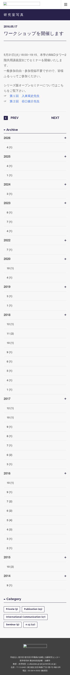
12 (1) (10, 324)
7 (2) (9, 501)
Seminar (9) (12, 624)
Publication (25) (33, 609)
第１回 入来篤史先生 (25, 96)
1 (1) (9, 175)
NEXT (55, 118)
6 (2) (9, 455)
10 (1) (10, 268)
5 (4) (9, 520)
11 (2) (10, 333)
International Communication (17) (25, 617)
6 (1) (9, 361)
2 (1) (9, 548)
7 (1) (9, 221)
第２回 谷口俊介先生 (25, 101)
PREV (14, 118)
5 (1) (9, 370)
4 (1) (9, 147)
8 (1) (9, 212)
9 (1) (9, 352)
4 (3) (9, 529)
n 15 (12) (30, 624)
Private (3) (12, 609)
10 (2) (10, 566)
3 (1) (9, 194)
